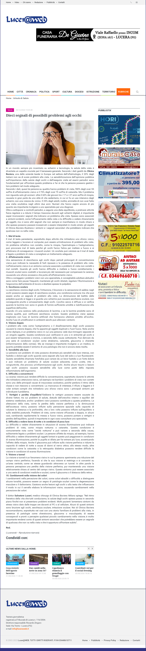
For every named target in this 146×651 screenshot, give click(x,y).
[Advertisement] (73, 67)
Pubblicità (51, 2)
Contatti (61, 2)
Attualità (80, 563)
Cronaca (31, 91)
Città (20, 91)
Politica (44, 91)
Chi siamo (27, 2)
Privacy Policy (110, 640)
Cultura (67, 91)
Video (17, 2)
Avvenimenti (12, 563)
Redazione (39, 2)
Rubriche (123, 91)
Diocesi (79, 91)
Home (8, 2)
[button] (131, 2)
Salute (10, 110)
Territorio (108, 91)
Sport (56, 91)
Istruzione (92, 91)
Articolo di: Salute (21, 98)
